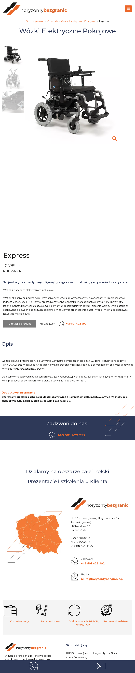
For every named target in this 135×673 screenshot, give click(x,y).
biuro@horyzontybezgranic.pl (102, 579)
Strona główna (35, 21)
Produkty (52, 21)
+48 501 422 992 (93, 563)
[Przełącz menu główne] (128, 8)
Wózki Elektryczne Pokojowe (78, 21)
